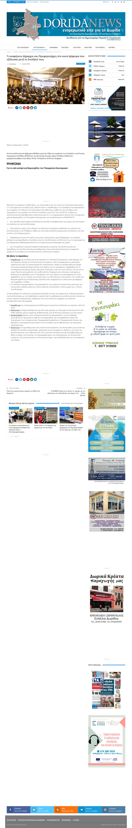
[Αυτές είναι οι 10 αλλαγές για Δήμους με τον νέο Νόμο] (46, 415)
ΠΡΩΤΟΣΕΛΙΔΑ (44, 2)
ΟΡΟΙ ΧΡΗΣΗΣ (11, 820)
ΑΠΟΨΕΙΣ (111, 47)
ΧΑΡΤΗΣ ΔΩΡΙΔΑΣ (32, 2)
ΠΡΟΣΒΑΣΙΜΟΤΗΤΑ (53, 820)
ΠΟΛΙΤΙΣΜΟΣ (100, 47)
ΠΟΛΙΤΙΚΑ (64, 47)
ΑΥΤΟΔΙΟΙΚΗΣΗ (39, 47)
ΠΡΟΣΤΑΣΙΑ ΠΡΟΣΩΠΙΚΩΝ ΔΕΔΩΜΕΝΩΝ (31, 820)
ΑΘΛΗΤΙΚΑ (88, 47)
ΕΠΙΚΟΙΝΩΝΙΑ (66, 820)
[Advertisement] (46, 125)
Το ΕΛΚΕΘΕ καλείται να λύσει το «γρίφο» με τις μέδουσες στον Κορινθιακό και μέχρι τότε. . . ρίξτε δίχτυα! (66, 393)
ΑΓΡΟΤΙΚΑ (77, 47)
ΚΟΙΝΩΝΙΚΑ (54, 47)
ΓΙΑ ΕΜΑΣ (76, 820)
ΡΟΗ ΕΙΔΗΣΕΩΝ (22, 47)
